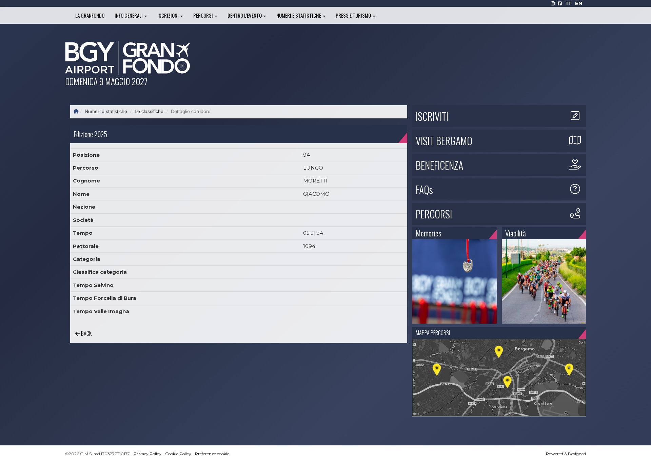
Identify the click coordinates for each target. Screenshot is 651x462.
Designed (577, 453)
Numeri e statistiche (299, 15)
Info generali (129, 15)
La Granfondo (89, 15)
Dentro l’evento (245, 15)
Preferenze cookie (212, 453)
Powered (554, 453)
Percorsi (203, 15)
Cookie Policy (178, 453)
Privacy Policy (147, 453)
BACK (86, 333)
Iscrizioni (168, 15)
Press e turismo (354, 15)
